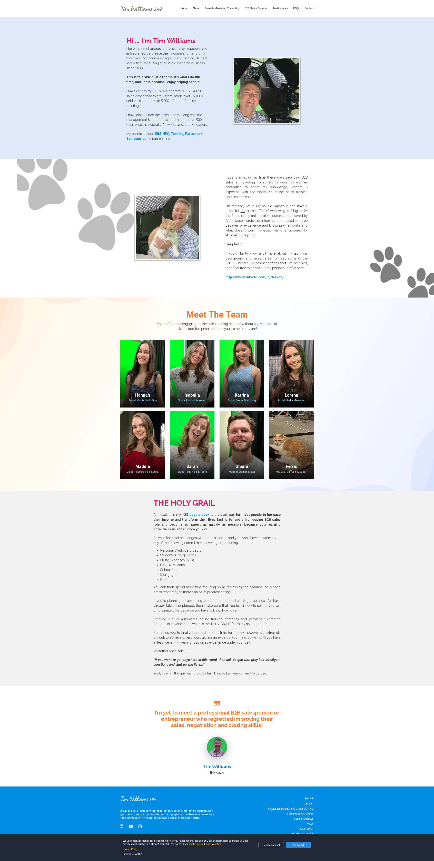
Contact (309, 8)
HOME (309, 798)
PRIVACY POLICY (303, 833)
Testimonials (280, 8)
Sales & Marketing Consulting (222, 8)
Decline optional (271, 845)
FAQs (296, 8)
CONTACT (307, 828)
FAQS (310, 823)
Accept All (298, 845)
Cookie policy (196, 844)
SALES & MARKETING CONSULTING (291, 808)
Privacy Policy (130, 849)
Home (184, 8)
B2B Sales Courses (256, 8)
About (196, 8)
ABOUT (309, 803)
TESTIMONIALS (304, 818)
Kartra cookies (213, 844)
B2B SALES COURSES (300, 813)
